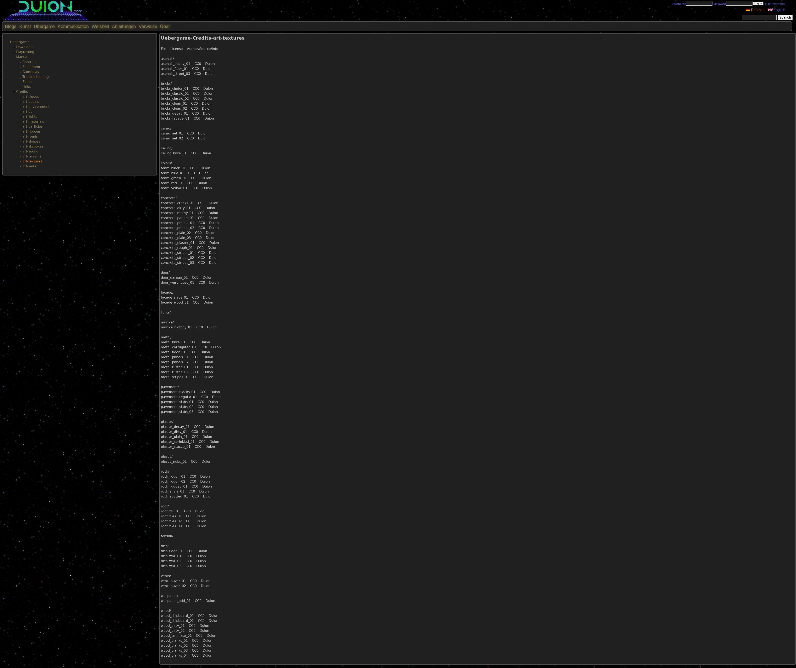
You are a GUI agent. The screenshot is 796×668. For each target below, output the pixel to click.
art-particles (32, 126)
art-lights (29, 117)
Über (165, 26)
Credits (22, 92)
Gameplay (30, 72)
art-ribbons (31, 131)
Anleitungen (124, 26)
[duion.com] (46, 20)
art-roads (30, 136)
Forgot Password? (774, 3)
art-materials (33, 121)
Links (26, 87)
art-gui (27, 112)
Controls (29, 62)
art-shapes (31, 141)
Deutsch (757, 10)
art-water (30, 166)
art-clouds (30, 97)
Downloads (25, 47)
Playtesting (25, 52)
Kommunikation (73, 26)
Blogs (10, 26)
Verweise (148, 26)
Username (679, 3)
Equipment (31, 67)
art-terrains (31, 156)
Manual (22, 57)
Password (719, 3)
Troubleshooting (35, 77)
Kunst (25, 26)
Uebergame (20, 42)
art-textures (32, 161)
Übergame (44, 26)
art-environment (36, 107)
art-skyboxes (32, 146)
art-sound (30, 151)
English (779, 10)
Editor (27, 82)
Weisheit (100, 26)
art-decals (30, 102)
